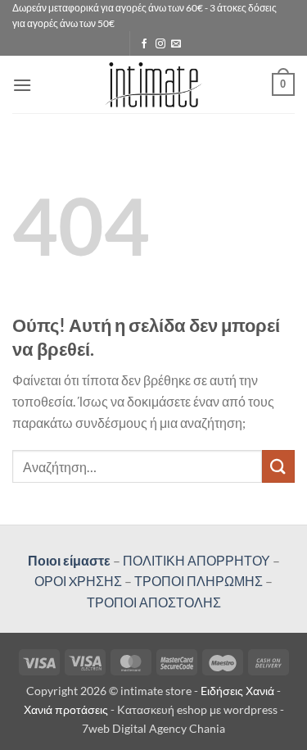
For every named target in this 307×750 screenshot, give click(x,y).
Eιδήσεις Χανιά (239, 691)
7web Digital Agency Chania (153, 728)
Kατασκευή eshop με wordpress (197, 709)
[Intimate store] (153, 85)
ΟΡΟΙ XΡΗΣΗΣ (78, 581)
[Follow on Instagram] (160, 44)
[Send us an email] (176, 44)
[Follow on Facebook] (144, 44)
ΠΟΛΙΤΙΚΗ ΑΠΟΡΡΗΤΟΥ (196, 560)
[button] (22, 85)
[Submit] (278, 466)
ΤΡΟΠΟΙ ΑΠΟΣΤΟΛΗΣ (154, 602)
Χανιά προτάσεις (67, 709)
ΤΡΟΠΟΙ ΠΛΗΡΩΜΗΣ (198, 581)
